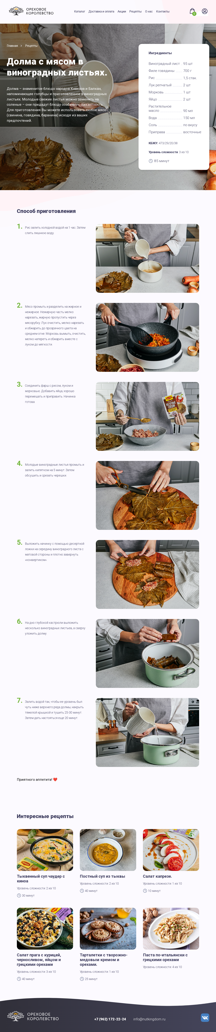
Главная (12, 45)
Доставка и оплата (101, 11)
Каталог (79, 11)
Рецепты (135, 11)
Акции (122, 11)
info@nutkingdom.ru (149, 1019)
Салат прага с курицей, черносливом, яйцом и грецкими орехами (39, 960)
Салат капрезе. (157, 876)
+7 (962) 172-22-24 (110, 1019)
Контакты (163, 11)
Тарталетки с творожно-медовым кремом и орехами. (103, 960)
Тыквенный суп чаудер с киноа (41, 878)
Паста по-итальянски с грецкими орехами (165, 957)
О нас (149, 11)
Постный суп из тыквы (102, 876)
